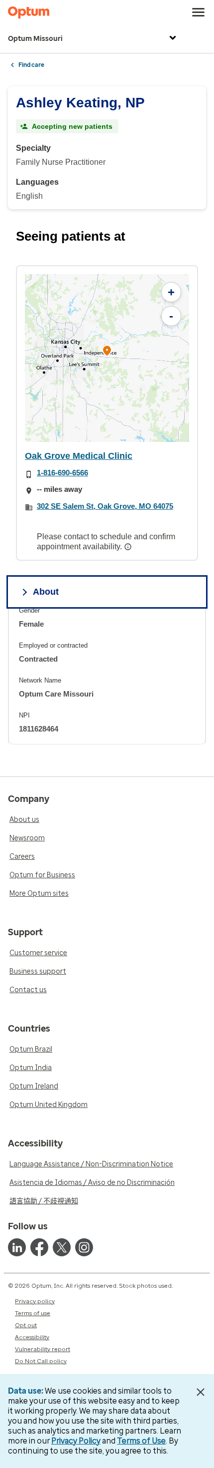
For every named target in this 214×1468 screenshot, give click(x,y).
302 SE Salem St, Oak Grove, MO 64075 (105, 506)
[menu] (198, 12)
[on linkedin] (17, 1247)
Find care (31, 64)
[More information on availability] (129, 547)
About (46, 592)
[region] (107, 358)
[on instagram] (84, 1247)
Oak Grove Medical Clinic (78, 456)
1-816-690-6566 (62, 472)
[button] (107, 352)
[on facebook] (39, 1247)
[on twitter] (62, 1247)
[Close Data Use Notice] (201, 1392)
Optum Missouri (35, 38)
